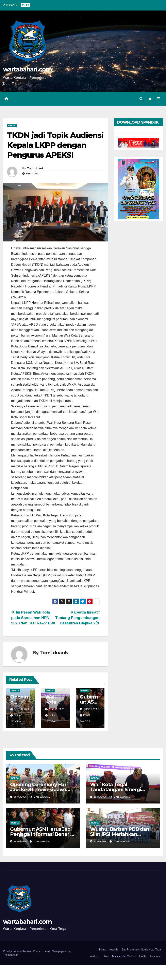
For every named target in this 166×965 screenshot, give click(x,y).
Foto (106, 956)
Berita (12, 125)
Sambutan (155, 956)
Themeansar (10, 954)
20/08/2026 (21, 797)
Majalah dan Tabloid (123, 956)
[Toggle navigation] (158, 99)
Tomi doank (35, 168)
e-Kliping (95, 956)
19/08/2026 (100, 797)
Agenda (113, 949)
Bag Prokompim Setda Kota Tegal (141, 949)
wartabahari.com (27, 69)
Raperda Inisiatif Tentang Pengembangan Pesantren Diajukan (77, 617)
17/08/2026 (100, 841)
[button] (141, 99)
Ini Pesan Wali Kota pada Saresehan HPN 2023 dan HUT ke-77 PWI (33, 617)
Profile (142, 956)
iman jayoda (41, 797)
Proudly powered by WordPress (22, 951)
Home (102, 949)
